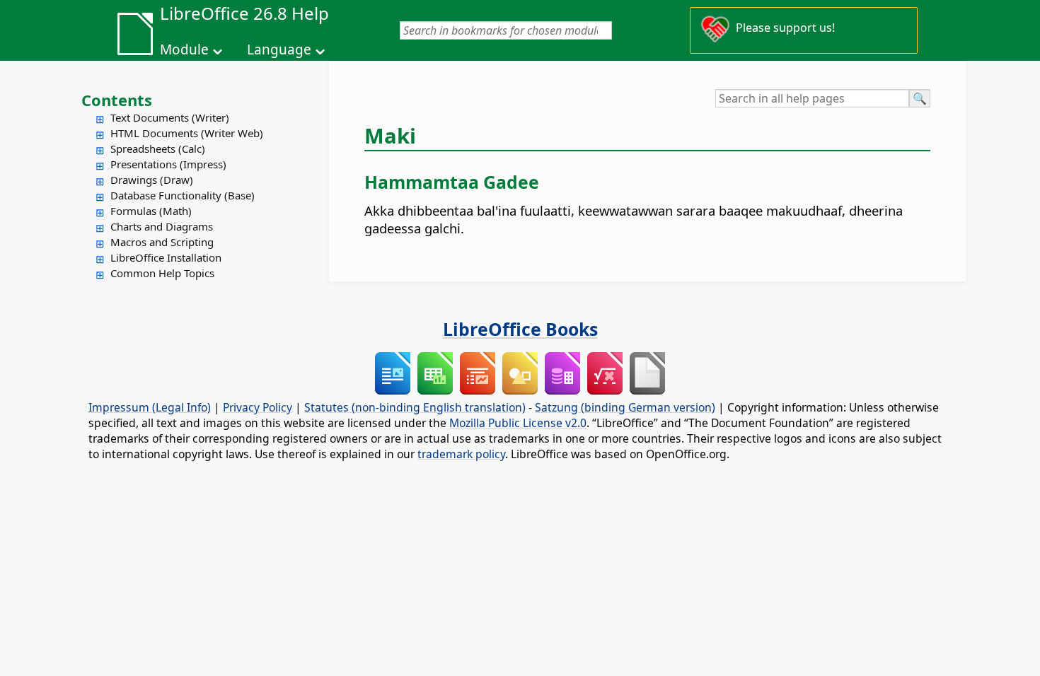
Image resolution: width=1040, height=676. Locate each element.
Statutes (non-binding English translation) (415, 407)
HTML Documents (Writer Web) (186, 133)
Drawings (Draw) (151, 180)
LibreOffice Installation (165, 257)
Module (184, 49)
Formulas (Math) (151, 211)
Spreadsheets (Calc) (157, 148)
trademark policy (461, 454)
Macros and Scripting (162, 242)
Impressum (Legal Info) (149, 407)
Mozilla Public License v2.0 (518, 423)
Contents (116, 99)
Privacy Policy (257, 407)
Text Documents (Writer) (169, 117)
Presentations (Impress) (168, 164)
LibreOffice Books (520, 329)
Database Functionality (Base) (182, 195)
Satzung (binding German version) (625, 407)
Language (279, 49)
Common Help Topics (162, 273)
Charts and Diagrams (161, 226)
